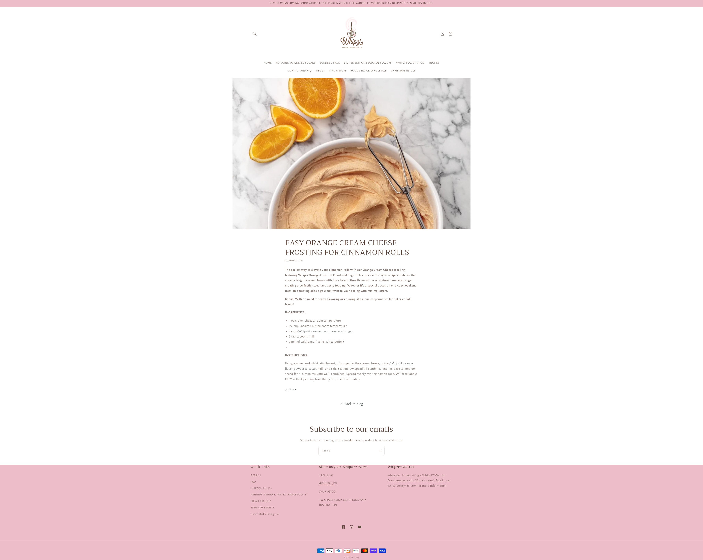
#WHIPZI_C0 (328, 483)
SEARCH (256, 475)
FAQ (253, 481)
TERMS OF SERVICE (262, 507)
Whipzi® (355, 558)
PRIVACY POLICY (261, 501)
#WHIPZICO (327, 491)
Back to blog (354, 404)
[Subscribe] (380, 451)
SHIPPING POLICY (261, 488)
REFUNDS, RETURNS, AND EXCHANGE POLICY (278, 494)
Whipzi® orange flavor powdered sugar (326, 331)
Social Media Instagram (265, 514)
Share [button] (292, 389)
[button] (255, 34)
